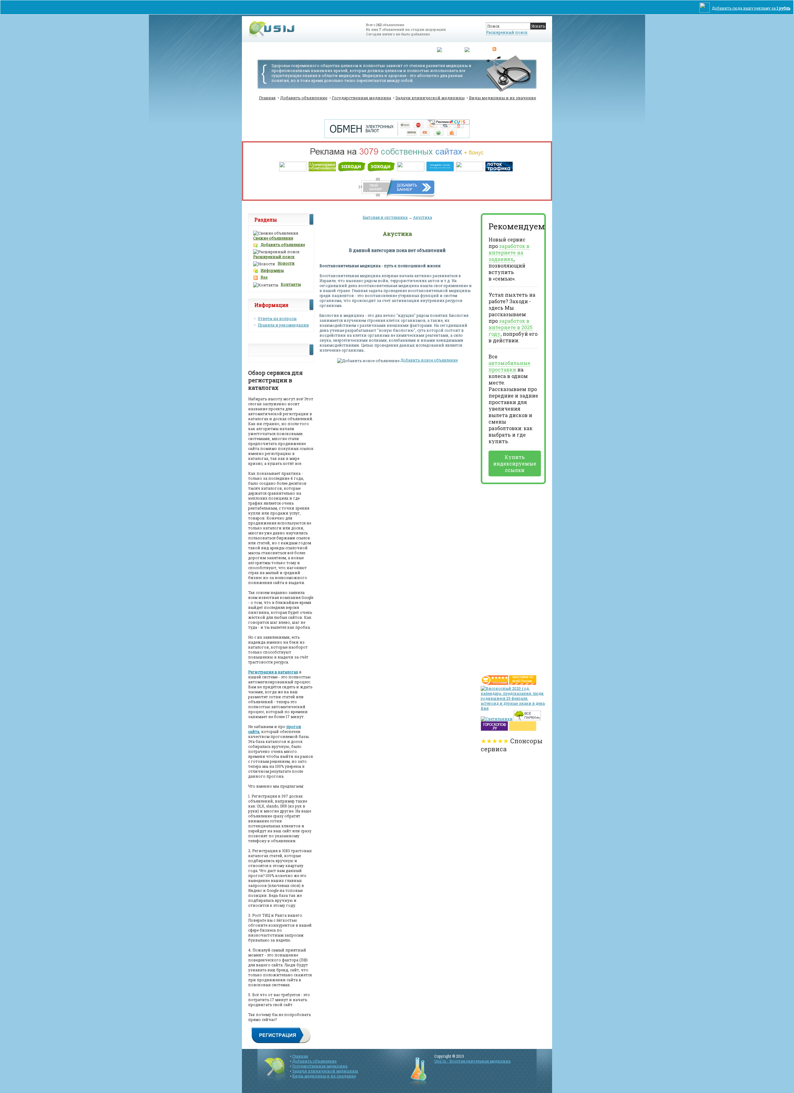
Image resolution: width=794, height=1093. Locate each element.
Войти (371, 49)
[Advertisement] (505, 577)
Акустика (422, 217)
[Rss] (494, 49)
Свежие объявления (273, 238)
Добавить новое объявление (429, 360)
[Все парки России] (527, 718)
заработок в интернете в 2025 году (510, 327)
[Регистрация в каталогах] (281, 1042)
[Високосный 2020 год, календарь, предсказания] (513, 708)
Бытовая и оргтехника (385, 217)
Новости (286, 263)
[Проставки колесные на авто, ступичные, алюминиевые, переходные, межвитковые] (522, 683)
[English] (474, 49)
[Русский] (448, 49)
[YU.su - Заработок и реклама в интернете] (522, 729)
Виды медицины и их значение (502, 98)
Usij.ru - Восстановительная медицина (472, 1061)
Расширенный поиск (507, 32)
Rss (264, 277)
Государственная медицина (361, 98)
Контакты (291, 284)
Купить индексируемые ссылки (514, 463)
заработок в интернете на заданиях (508, 252)
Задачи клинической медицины (430, 98)
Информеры (272, 270)
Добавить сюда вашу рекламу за (751, 8)
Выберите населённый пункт (327, 49)
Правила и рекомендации (283, 324)
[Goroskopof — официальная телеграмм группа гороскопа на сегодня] (494, 729)
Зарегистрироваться (407, 49)
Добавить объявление (304, 98)
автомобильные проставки (509, 366)
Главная (267, 98)
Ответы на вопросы (277, 318)
